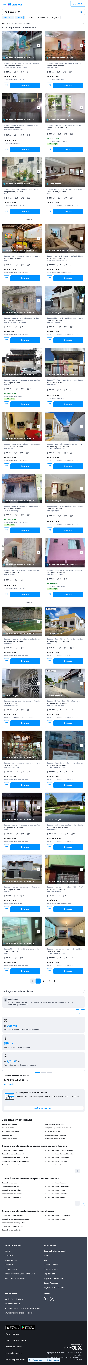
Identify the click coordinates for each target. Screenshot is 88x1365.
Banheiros (42, 17)
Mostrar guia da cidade (44, 1108)
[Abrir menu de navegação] (4, 4)
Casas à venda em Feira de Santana (15, 1161)
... (9, 23)
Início (4, 23)
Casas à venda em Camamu (55, 1183)
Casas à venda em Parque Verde (14, 1223)
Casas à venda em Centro (11, 1230)
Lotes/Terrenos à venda (54, 1131)
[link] (22, 60)
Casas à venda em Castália (12, 1215)
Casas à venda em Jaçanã (55, 1219)
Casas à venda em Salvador (12, 1150)
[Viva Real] (16, 4)
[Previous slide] (77, 1011)
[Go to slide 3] (49, 1072)
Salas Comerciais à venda (55, 1139)
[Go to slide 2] (43, 1072)
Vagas (54, 17)
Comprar (7, 17)
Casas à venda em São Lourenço (57, 1215)
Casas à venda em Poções (55, 1190)
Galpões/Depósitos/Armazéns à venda (59, 1128)
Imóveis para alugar (9, 1124)
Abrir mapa (37, 1360)
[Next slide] (38, 45)
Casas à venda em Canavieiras (57, 1187)
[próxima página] (54, 981)
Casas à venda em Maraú (11, 1197)
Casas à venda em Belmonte (56, 1194)
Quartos (29, 17)
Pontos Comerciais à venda (55, 1135)
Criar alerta (54, 1360)
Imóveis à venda (8, 1128)
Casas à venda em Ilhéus (11, 1165)
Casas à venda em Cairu (54, 1165)
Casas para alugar (9, 1135)
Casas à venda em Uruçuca (12, 1183)
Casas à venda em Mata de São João (59, 1154)
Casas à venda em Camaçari (12, 1154)
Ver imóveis (9, 1084)
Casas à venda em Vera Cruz (56, 1161)
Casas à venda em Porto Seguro (57, 1158)
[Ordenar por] (83, 23)
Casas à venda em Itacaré (12, 1194)
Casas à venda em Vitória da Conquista (60, 1150)
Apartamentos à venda (10, 1131)
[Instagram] (52, 1299)
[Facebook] (46, 1299)
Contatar (25, 85)
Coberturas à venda (9, 1139)
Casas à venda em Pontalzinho (13, 1226)
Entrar (79, 4)
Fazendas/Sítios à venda (54, 1124)
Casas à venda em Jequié (55, 1197)
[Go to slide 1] (37, 1072)
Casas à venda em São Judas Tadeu (15, 1219)
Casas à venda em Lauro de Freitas (15, 1158)
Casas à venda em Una (10, 1187)
